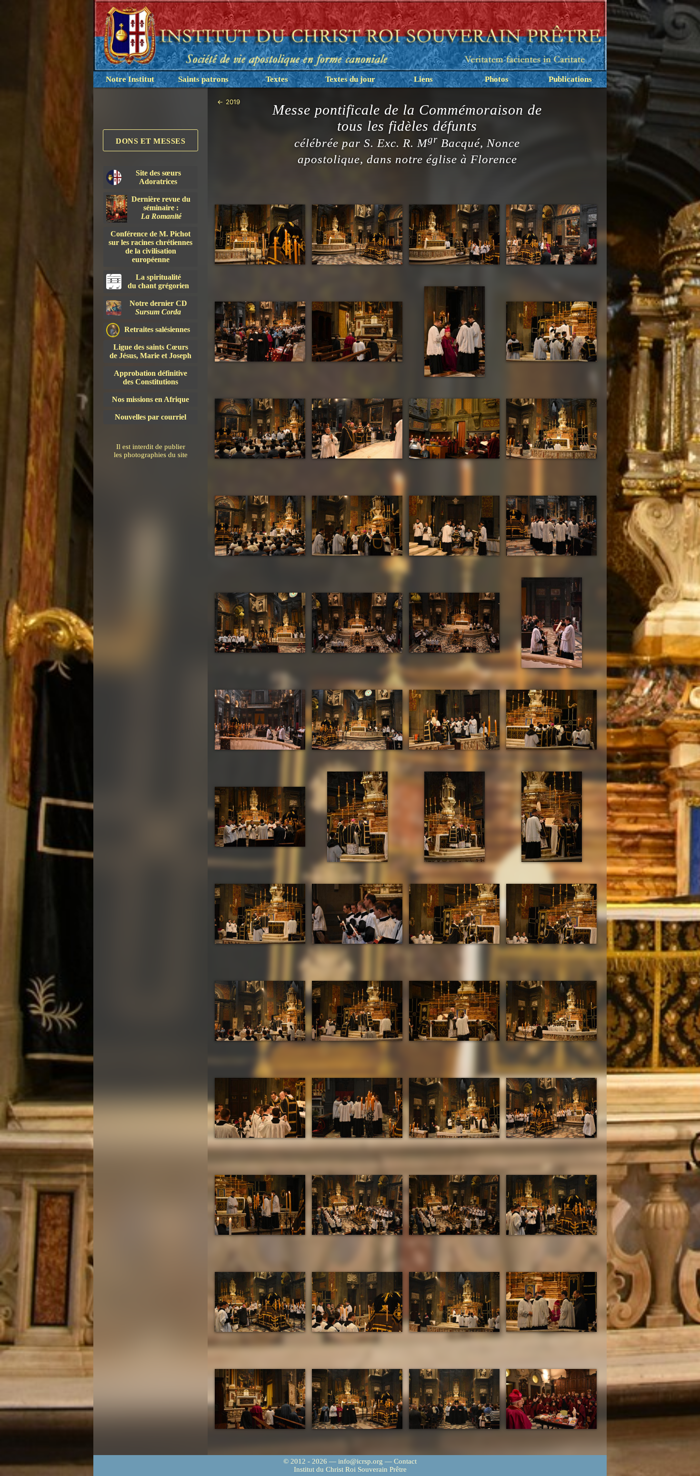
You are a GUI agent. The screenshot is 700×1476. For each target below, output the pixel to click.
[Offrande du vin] (357, 817)
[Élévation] (454, 914)
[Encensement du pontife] (551, 817)
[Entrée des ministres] (454, 235)
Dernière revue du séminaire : (160, 207)
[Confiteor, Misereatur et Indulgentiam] (454, 1011)
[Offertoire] (551, 720)
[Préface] (260, 914)
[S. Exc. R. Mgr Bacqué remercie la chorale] (551, 1399)
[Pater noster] (260, 1011)
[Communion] (260, 1108)
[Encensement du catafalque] (260, 1302)
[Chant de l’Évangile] (551, 622)
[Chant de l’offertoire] (260, 817)
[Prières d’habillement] (454, 331)
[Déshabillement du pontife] (454, 1302)
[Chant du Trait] (260, 623)
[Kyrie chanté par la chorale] (260, 526)
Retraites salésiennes (157, 329)
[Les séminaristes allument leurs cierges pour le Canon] (357, 914)
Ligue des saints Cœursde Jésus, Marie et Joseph (150, 351)
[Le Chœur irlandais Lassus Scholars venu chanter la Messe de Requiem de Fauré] (454, 429)
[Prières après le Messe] (551, 1302)
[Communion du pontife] (357, 1011)
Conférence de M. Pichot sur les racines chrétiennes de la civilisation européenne (150, 247)
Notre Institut (130, 79)
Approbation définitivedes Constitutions (150, 377)
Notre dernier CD (158, 307)
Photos (497, 79)
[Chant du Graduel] (551, 526)
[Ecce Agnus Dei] (551, 1011)
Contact (405, 1461)
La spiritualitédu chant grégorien (158, 281)
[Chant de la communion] (357, 1108)
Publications (570, 79)
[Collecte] (357, 526)
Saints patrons (203, 79)
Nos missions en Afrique (150, 399)
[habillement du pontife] (551, 332)
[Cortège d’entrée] (551, 235)
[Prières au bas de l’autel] (357, 429)
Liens (423, 79)
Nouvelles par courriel (150, 417)
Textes (277, 79)
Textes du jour (350, 79)
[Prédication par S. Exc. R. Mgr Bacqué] (357, 720)
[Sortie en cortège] (357, 1399)
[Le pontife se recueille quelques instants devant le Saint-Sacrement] (260, 1399)
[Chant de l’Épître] (454, 526)
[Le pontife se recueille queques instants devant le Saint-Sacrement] (357, 332)
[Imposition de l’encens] (454, 1205)
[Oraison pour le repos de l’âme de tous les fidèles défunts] (357, 1302)
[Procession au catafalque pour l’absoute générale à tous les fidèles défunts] (551, 1108)
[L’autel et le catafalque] (260, 235)
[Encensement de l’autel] (454, 817)
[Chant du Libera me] (260, 1205)
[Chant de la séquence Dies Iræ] (357, 623)
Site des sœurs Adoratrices (158, 177)
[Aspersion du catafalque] (551, 1205)
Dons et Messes (150, 141)
